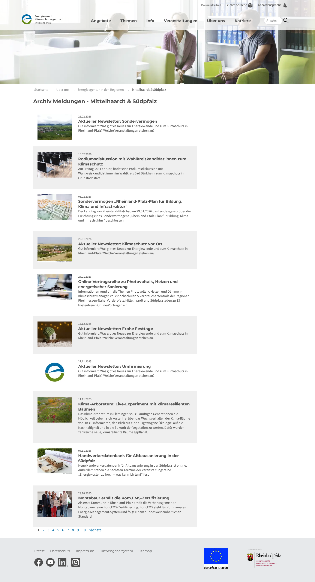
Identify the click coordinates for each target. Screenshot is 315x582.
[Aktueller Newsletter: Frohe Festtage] (56, 334)
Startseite (41, 89)
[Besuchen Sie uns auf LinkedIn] (63, 561)
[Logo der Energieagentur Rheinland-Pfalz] (49, 19)
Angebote (101, 20)
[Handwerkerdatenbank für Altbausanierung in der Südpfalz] (56, 461)
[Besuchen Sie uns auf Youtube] (51, 561)
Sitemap (145, 551)
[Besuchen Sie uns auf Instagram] (75, 561)
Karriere (243, 20)
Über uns (216, 20)
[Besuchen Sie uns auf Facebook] (39, 561)
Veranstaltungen (180, 20)
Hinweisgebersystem (116, 551)
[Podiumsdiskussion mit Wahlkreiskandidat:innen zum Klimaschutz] (56, 165)
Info (150, 20)
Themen (128, 20)
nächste (95, 530)
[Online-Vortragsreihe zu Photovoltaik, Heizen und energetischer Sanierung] (56, 287)
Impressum (85, 551)
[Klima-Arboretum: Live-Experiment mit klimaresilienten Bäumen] (56, 410)
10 (84, 530)
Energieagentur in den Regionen (101, 89)
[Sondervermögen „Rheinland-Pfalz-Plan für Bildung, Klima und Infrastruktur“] (56, 207)
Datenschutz (60, 551)
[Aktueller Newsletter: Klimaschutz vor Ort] (56, 249)
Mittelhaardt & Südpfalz (149, 89)
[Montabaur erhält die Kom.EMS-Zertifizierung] (56, 504)
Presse (39, 551)
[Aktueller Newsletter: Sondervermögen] (56, 127)
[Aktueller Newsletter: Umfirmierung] (56, 372)
